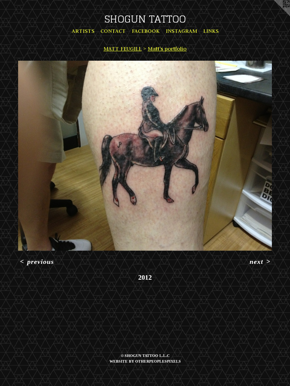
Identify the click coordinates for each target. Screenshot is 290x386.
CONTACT (113, 31)
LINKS (211, 31)
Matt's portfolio (167, 48)
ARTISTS (83, 31)
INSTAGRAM (181, 31)
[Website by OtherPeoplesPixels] (275, 15)
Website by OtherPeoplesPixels (145, 361)
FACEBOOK (146, 31)
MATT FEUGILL (122, 48)
